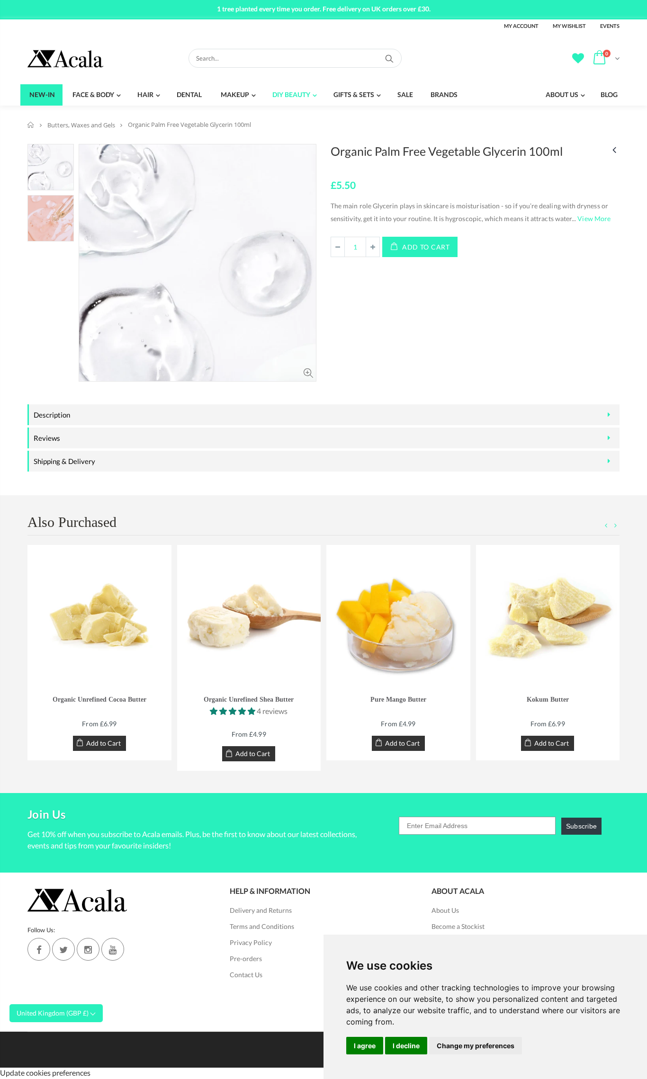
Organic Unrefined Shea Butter (249, 699)
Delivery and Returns (261, 910)
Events (610, 26)
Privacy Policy (251, 942)
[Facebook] (38, 949)
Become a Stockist (458, 926)
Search (389, 58)
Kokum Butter (548, 699)
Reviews (47, 438)
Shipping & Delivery (64, 461)
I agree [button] (365, 1046)
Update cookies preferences (45, 1072)
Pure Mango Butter (398, 699)
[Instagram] (88, 949)
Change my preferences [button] (475, 1046)
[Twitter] (63, 949)
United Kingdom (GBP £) (53, 1013)
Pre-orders (246, 958)
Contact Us (246, 975)
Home (31, 125)
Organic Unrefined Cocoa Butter (99, 699)
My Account (521, 26)
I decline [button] (406, 1046)
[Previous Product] (614, 149)
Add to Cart (426, 247)
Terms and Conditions (262, 926)
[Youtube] (112, 949)
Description (52, 414)
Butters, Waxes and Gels (81, 125)
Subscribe (581, 826)
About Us (445, 910)
